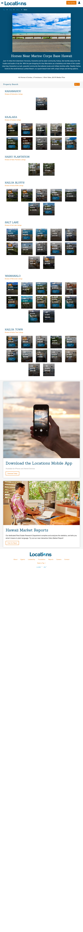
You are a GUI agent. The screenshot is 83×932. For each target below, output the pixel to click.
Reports (50, 559)
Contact (66, 559)
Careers (58, 559)
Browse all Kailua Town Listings (14, 332)
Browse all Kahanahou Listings (14, 94)
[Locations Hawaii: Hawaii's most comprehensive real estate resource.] (16, 3)
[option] (41, 104)
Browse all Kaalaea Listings (13, 120)
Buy (4, 9)
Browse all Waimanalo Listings (13, 279)
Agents (22, 559)
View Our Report (12, 543)
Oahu (10, 9)
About (15, 559)
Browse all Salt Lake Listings (13, 225)
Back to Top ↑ (41, 563)
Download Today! (12, 473)
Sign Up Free (71, 3)
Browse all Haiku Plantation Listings (15, 160)
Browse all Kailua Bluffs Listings (14, 185)
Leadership (31, 559)
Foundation (41, 559)
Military (18, 9)
